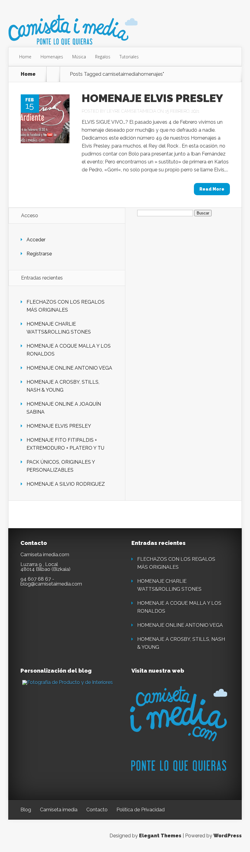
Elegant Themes (160, 836)
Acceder (36, 240)
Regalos (102, 57)
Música (79, 57)
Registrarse (39, 254)
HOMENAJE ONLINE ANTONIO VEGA (69, 368)
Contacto (97, 810)
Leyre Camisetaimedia (131, 111)
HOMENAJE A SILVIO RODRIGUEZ (66, 484)
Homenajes (52, 57)
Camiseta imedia (58, 810)
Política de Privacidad (140, 810)
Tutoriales (129, 57)
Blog (25, 810)
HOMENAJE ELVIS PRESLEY (152, 98)
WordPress (227, 836)
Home (25, 57)
